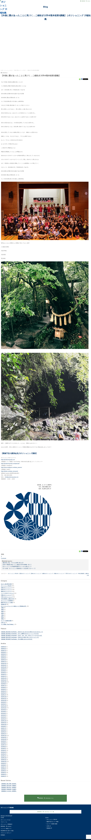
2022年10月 (3, 700)
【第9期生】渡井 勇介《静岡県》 (9, 787)
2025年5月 (3, 654)
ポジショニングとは (5, 819)
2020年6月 (3, 730)
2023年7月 (3, 685)
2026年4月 (3, 646)
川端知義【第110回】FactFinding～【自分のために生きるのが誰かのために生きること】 (22, 631)
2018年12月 (3, 757)
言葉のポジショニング (24, 573)
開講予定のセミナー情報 (7, 602)
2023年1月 (3, 694)
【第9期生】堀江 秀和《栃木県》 (9, 783)
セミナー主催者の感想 (6, 620)
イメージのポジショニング (7, 593)
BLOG (47, 817)
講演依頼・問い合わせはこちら (44, 811)
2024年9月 (3, 668)
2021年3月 (3, 717)
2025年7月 (3, 650)
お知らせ (3, 622)
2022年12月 (3, 696)
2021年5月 (3, 715)
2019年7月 (3, 744)
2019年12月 (3, 735)
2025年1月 (3, 661)
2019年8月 (3, 742)
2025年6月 (3, 652)
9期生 (2, 618)
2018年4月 (3, 772)
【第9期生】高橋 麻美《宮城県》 (9, 789)
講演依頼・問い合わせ (86, 1)
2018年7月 (3, 767)
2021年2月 (3, 718)
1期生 (2, 607)
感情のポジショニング (47, 573)
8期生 (2, 617)
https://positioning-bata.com (8, 459)
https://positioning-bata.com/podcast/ (10, 463)
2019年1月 (3, 755)
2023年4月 (3, 691)
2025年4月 (3, 656)
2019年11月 (3, 737)
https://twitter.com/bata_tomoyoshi (9, 471)
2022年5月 (3, 704)
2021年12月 (3, 705)
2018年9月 (3, 763)
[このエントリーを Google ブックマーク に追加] (81, 79)
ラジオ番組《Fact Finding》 (7, 624)
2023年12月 (3, 678)
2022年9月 (3, 702)
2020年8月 (3, 726)
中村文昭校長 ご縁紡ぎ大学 (7, 598)
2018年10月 (3, 761)
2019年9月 (3, 741)
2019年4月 (3, 750)
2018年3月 (3, 774)
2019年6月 (3, 746)
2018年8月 (3, 765)
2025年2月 (3, 659)
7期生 (2, 615)
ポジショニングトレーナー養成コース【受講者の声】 (14, 606)
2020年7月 (3, 728)
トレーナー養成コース (6, 828)
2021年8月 (3, 711)
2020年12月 (3, 720)
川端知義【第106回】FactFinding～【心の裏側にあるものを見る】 (17, 639)
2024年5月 (3, 672)
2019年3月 (3, 752)
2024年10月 (3, 667)
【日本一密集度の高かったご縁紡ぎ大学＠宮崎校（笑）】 (17, 564)
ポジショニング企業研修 (7, 600)
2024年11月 (3, 665)
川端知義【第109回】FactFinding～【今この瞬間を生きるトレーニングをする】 (20, 633)
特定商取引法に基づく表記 (7, 830)
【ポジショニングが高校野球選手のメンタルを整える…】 (17, 566)
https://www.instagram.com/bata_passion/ (11, 467)
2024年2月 (3, 674)
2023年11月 (3, 680)
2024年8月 (3, 670)
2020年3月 (3, 731)
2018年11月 (3, 759)
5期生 (2, 611)
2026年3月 (3, 648)
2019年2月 (3, 754)
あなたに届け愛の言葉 (6, 584)
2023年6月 (3, 687)
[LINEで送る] (79, 79)
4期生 (2, 609)
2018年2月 (3, 776)
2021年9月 (3, 709)
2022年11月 (3, 698)
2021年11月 (3, 707)
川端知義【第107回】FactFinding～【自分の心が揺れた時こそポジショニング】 (20, 637)
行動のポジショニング (59, 573)
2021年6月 (3, 713)
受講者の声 (3, 604)
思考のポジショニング (36, 573)
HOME (2, 70)
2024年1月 (3, 676)
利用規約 (3, 835)
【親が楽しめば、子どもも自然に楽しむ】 (13, 562)
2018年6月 (3, 768)
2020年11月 (3, 722)
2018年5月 (3, 770)
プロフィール (4, 822)
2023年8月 (3, 683)
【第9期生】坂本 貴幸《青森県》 (9, 785)
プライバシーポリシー (6, 832)
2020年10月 (3, 724)
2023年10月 (3, 681)
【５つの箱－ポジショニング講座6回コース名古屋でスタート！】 (19, 568)
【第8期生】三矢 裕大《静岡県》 (9, 791)
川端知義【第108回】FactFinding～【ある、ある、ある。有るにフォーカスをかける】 (21, 635)
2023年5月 (3, 689)
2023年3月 (3, 693)
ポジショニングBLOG (8, 70)
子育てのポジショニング (71, 573)
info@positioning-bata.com (11, 477)
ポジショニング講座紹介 (6, 824)
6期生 (2, 613)
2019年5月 (3, 748)
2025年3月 (3, 657)
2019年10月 (3, 739)
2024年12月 (3, 663)
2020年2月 (3, 733)
